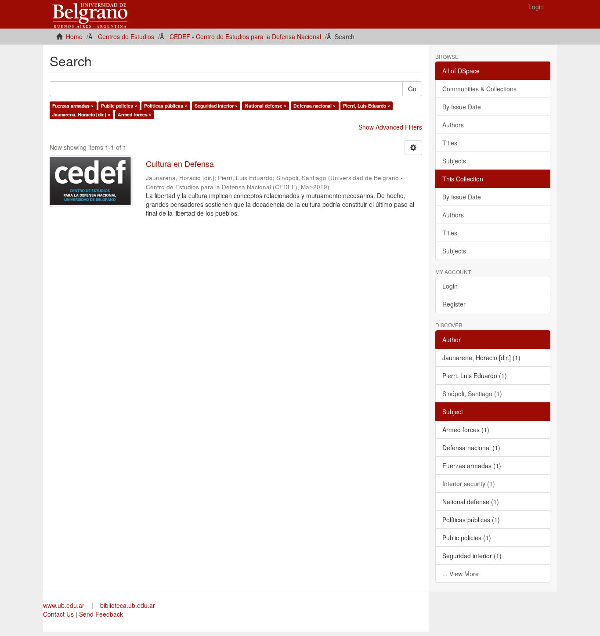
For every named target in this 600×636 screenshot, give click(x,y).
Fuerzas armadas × (73, 105)
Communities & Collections (479, 88)
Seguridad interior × (216, 105)
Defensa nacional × (314, 105)
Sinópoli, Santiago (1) (472, 393)
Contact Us (58, 614)
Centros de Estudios (126, 36)
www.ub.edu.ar (64, 605)
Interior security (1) (468, 483)
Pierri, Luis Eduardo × (366, 105)
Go (412, 88)
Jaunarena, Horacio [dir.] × (81, 114)
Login (450, 286)
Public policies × (119, 105)
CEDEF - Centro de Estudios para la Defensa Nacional (245, 36)
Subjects (454, 160)
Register (454, 304)
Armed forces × (135, 114)
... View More (460, 573)
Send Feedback (101, 614)
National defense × (265, 105)
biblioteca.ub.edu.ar (127, 605)
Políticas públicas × (165, 105)
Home (74, 36)
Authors (453, 124)
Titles (449, 142)
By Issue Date (461, 106)
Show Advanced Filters (390, 127)
